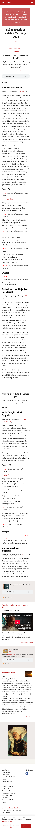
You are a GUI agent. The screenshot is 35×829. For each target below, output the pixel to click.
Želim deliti (5, 775)
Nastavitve (16, 826)
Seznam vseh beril (7, 786)
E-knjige (4, 779)
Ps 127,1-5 (5, 475)
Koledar (16, 70)
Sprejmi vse (26, 826)
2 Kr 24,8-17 (22, 91)
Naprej (20, 70)
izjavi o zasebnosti (7, 821)
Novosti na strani (7, 791)
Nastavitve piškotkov (8, 800)
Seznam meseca (6, 784)
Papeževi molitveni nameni (27, 642)
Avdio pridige (6, 772)
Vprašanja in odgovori (8, 793)
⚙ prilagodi (16, 51)
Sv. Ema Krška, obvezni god (15, 48)
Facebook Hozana (27, 773)
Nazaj (11, 70)
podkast (16, 598)
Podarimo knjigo (7, 781)
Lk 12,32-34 (25, 555)
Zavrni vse (6, 826)
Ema (9, 651)
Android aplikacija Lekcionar (10, 777)
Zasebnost (5, 798)
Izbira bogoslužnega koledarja (11, 808)
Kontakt (4, 802)
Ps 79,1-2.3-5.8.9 (7, 199)
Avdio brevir (5, 770)
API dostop (5, 788)
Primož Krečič (29, 717)
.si (6, 2)
